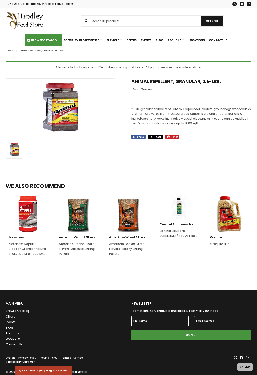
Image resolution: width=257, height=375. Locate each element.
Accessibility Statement (21, 362)
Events (146, 40)
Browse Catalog (43, 40)
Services (113, 40)
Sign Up (191, 335)
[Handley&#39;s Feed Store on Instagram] (247, 358)
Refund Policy (48, 358)
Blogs (10, 327)
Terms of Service (72, 358)
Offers (131, 40)
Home (9, 50)
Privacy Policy (27, 358)
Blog (159, 40)
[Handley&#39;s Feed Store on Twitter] (235, 358)
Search (214, 21)
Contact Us (218, 40)
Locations (197, 40)
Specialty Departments (82, 40)
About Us (175, 40)
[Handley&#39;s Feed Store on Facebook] (241, 358)
